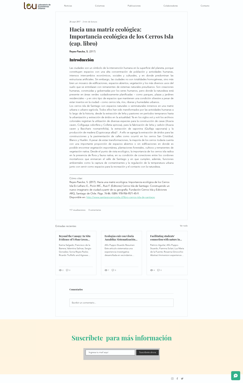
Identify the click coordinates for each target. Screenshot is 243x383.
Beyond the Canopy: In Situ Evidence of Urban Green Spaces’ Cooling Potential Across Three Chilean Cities (75, 237)
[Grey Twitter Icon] (182, 378)
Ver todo (184, 225)
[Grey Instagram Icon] (172, 378)
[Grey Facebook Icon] (177, 378)
